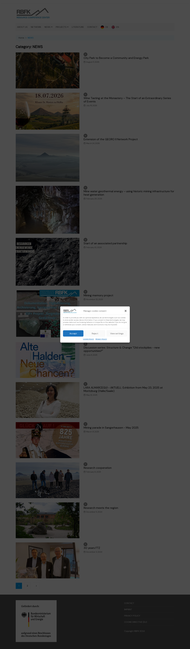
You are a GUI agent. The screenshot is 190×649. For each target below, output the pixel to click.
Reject (95, 333)
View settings (117, 333)
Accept (73, 333)
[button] (125, 311)
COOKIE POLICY (88, 339)
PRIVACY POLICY (101, 339)
